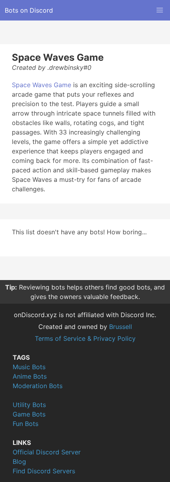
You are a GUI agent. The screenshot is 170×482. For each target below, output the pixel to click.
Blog (19, 461)
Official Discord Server (47, 452)
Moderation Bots (37, 386)
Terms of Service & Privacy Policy (85, 338)
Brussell (120, 327)
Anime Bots (30, 376)
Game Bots (29, 414)
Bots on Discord (29, 10)
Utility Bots (29, 405)
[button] (159, 10)
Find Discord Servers (44, 471)
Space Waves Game (41, 85)
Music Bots (29, 367)
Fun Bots (25, 424)
